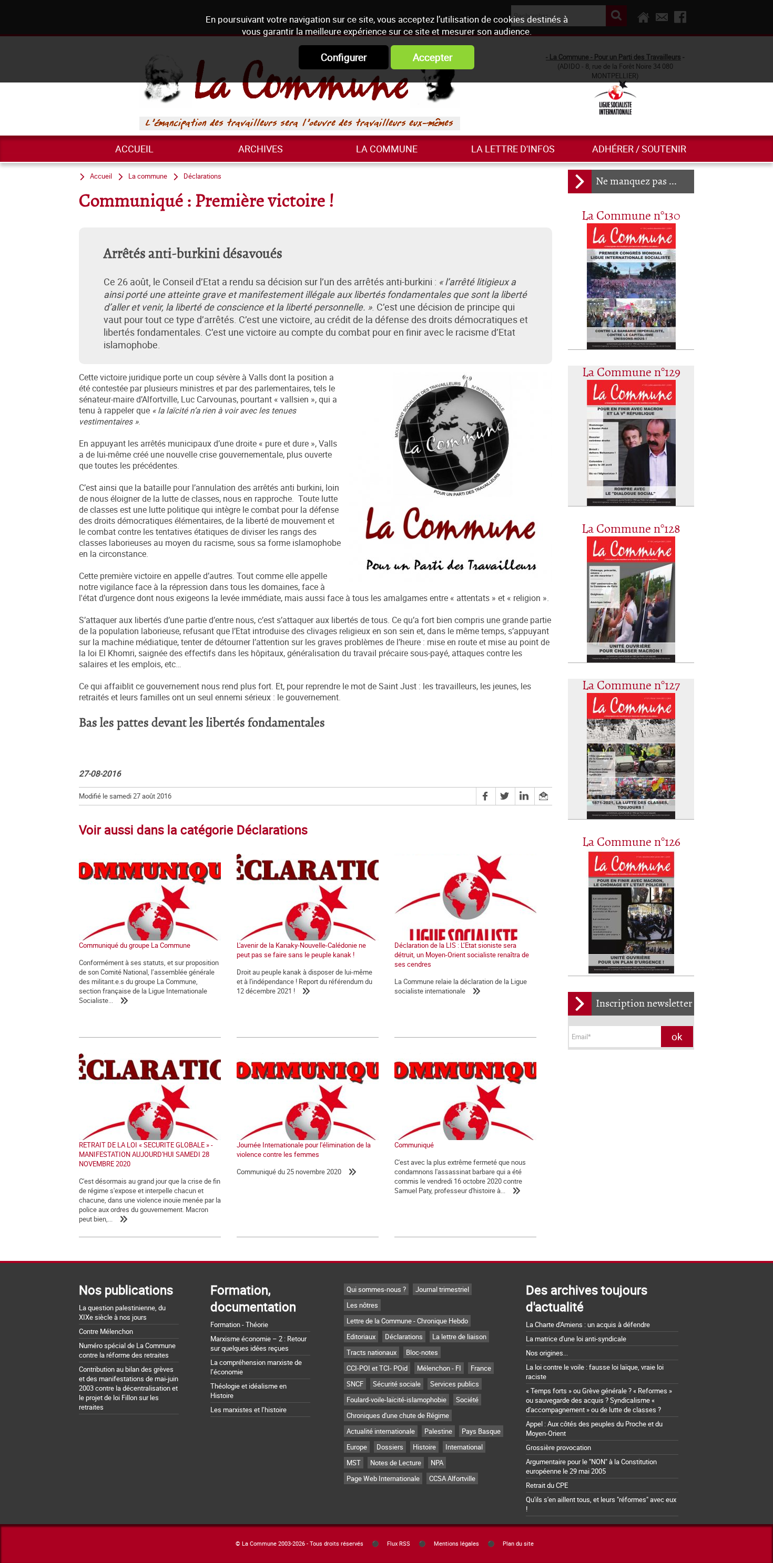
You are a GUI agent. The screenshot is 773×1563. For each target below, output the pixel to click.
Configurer (344, 57)
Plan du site (518, 1543)
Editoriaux (361, 1336)
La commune (387, 148)
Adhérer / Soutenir (639, 148)
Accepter (432, 57)
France (481, 1368)
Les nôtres (362, 1305)
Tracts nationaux (371, 1352)
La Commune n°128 (631, 529)
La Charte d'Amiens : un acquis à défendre (588, 1324)
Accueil (134, 148)
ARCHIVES (260, 148)
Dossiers (390, 1447)
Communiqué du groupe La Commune (134, 945)
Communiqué (414, 1145)
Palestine (438, 1431)
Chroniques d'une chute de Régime (398, 1415)
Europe (357, 1447)
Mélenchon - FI (439, 1368)
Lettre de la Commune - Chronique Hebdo (407, 1321)
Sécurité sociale (397, 1384)
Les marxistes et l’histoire (248, 1409)
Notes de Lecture (395, 1462)
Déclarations (202, 176)
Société (467, 1399)
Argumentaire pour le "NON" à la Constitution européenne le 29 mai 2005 (591, 1466)
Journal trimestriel (442, 1289)
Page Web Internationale (383, 1478)
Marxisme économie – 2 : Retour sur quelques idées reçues (258, 1343)
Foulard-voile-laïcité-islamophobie (396, 1399)
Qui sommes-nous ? (376, 1289)
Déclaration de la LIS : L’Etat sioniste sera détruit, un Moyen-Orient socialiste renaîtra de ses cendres (461, 954)
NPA (437, 1462)
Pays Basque (481, 1431)
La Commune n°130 (631, 216)
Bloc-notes (422, 1352)
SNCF (355, 1384)
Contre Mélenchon (106, 1331)
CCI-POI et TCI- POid (377, 1368)
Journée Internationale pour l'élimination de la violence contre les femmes (304, 1149)
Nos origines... (547, 1353)
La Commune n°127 (631, 686)
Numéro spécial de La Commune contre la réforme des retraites (127, 1350)
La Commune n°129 (631, 373)
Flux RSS (398, 1543)
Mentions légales (456, 1543)
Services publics (454, 1384)
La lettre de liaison (459, 1336)
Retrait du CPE (547, 1485)
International (464, 1447)
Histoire (424, 1447)
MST (354, 1462)
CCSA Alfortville (452, 1478)
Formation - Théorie (239, 1324)
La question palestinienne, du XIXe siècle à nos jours (122, 1312)
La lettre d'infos (513, 148)
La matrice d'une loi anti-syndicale (576, 1338)
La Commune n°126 (631, 842)
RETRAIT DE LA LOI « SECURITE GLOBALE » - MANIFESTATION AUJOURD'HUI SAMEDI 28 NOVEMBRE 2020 (146, 1154)
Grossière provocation (558, 1447)
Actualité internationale (381, 1431)
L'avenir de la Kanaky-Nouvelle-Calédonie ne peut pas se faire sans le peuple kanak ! (301, 949)
